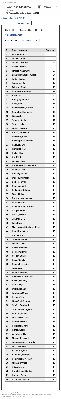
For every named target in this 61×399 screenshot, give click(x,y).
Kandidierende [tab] (23, 23)
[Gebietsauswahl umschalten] (3, 7)
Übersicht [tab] (9, 23)
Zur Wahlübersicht (8, 3)
